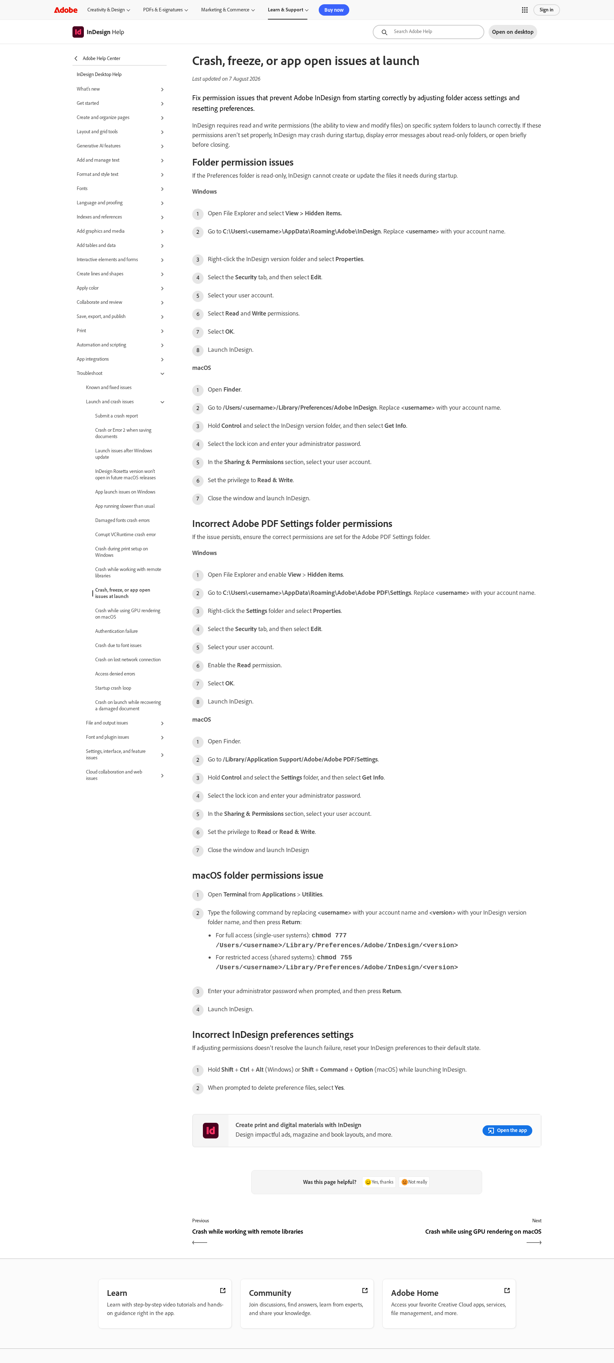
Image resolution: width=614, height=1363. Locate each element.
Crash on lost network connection (128, 660)
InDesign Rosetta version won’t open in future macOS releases (125, 474)
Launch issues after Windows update (123, 454)
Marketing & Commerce (225, 10)
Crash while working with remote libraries (128, 572)
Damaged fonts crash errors (122, 520)
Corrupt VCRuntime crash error (125, 535)
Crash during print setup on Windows (121, 552)
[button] (524, 10)
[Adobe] (65, 10)
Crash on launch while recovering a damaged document (128, 705)
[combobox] (428, 32)
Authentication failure (116, 631)
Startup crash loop (113, 688)
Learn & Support (285, 10)
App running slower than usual (125, 506)
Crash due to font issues (118, 645)
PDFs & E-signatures (163, 10)
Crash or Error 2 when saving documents (123, 433)
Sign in (547, 10)
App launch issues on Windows (125, 492)
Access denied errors (115, 674)
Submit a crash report (116, 416)
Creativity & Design (106, 10)
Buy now (334, 10)
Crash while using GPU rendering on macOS (127, 614)
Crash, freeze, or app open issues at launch (122, 593)
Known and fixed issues (108, 387)
